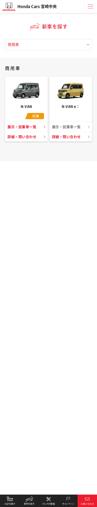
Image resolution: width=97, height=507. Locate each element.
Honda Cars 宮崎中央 (37, 6)
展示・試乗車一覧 (21, 127)
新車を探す (29, 501)
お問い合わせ (87, 501)
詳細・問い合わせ (21, 137)
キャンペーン (68, 501)
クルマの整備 (48, 501)
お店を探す (9, 501)
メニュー (90, 6)
